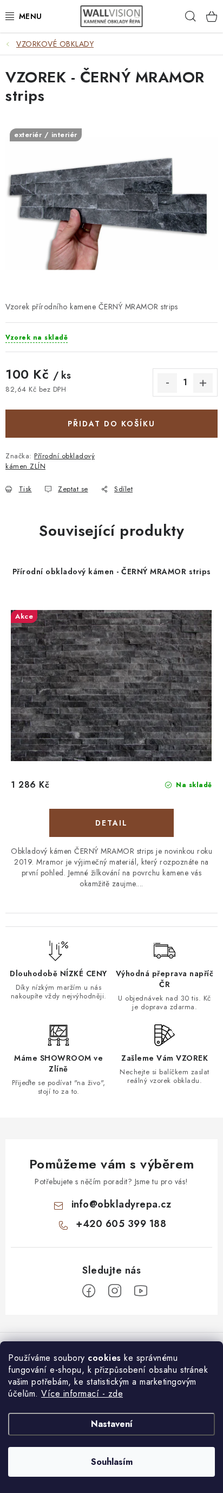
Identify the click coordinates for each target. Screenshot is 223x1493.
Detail (111, 823)
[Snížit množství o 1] (167, 383)
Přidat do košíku (111, 423)
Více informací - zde (82, 1393)
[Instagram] (114, 1290)
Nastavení (112, 1424)
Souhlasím (112, 1462)
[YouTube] (140, 1290)
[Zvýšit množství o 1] (203, 383)
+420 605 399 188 (121, 1224)
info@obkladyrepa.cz (121, 1204)
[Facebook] (88, 1290)
